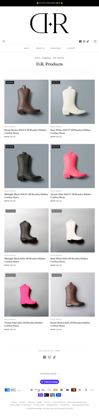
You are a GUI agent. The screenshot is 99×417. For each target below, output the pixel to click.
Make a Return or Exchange (20, 405)
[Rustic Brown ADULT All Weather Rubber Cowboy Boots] (26, 102)
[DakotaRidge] (49, 23)
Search (14, 402)
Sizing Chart (65, 405)
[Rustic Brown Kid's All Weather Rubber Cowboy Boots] (72, 294)
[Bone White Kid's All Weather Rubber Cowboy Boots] (72, 230)
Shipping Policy (52, 405)
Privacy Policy (39, 405)
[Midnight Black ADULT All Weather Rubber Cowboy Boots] (26, 166)
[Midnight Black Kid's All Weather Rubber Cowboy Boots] (26, 230)
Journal (47, 402)
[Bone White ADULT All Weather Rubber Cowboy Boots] (72, 102)
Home (37, 58)
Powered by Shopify (65, 408)
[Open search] (4, 41)
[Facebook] (80, 41)
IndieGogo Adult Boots (80, 405)
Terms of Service (58, 402)
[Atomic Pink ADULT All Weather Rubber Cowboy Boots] (72, 166)
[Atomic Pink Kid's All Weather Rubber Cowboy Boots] (26, 294)
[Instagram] (84, 41)
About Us (40, 48)
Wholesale (55, 48)
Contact (71, 48)
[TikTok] (88, 41)
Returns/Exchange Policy (76, 402)
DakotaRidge (10, 127)
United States (48, 374)
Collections (46, 58)
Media (39, 402)
